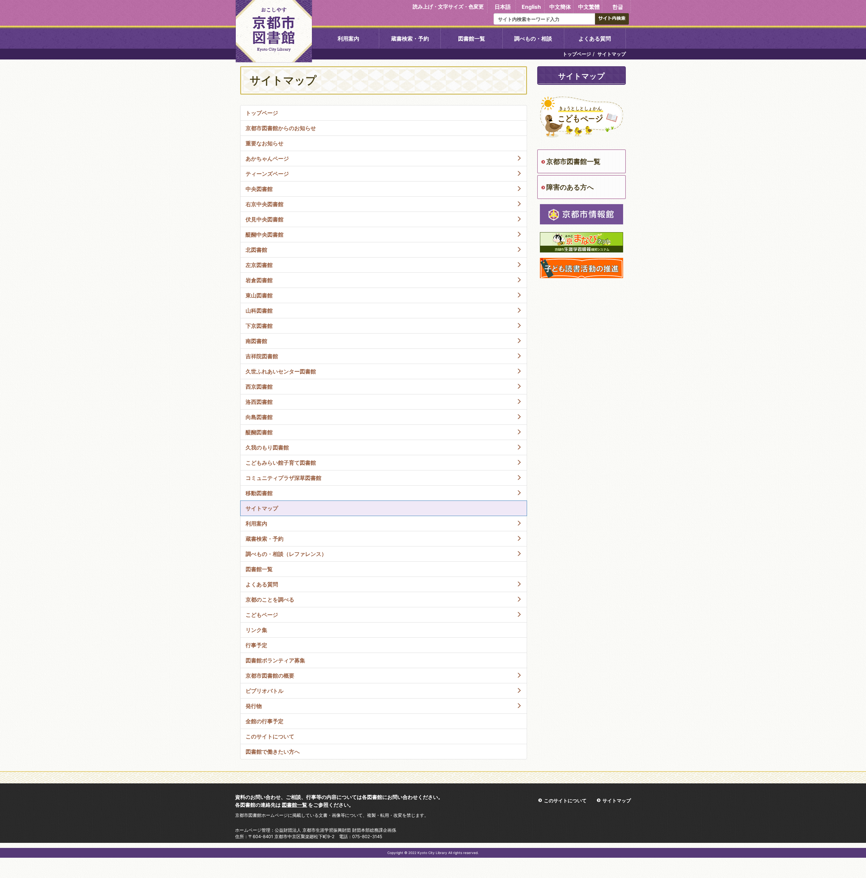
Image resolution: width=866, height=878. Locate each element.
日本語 (503, 6)
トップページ (577, 54)
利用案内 (348, 38)
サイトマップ (616, 800)
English (531, 6)
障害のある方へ (570, 187)
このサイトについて (565, 800)
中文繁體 (589, 6)
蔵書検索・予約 (410, 38)
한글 (617, 6)
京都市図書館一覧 (573, 161)
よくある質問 (594, 38)
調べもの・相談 (533, 38)
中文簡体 (560, 6)
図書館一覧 (471, 38)
